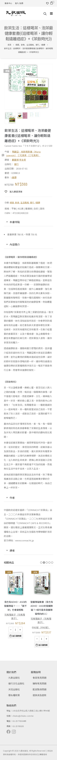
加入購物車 (16, 645)
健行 (16, 164)
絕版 (12, 202)
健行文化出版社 (16, 683)
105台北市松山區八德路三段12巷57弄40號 (31, 710)
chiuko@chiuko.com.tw (22, 715)
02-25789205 (18, 726)
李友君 (22, 159)
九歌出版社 (14, 677)
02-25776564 (18, 721)
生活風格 (24, 202)
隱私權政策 (14, 695)
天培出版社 (14, 689)
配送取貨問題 (39, 689)
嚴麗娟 (15, 159)
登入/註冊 (19, 3)
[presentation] (5, 86)
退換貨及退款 (39, 695)
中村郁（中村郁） (14, 627)
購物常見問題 (39, 683)
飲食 (17, 202)
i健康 (14, 177)
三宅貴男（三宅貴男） (28, 155)
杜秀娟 (40, 612)
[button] (41, 562)
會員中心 (8, 3)
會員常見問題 (39, 677)
